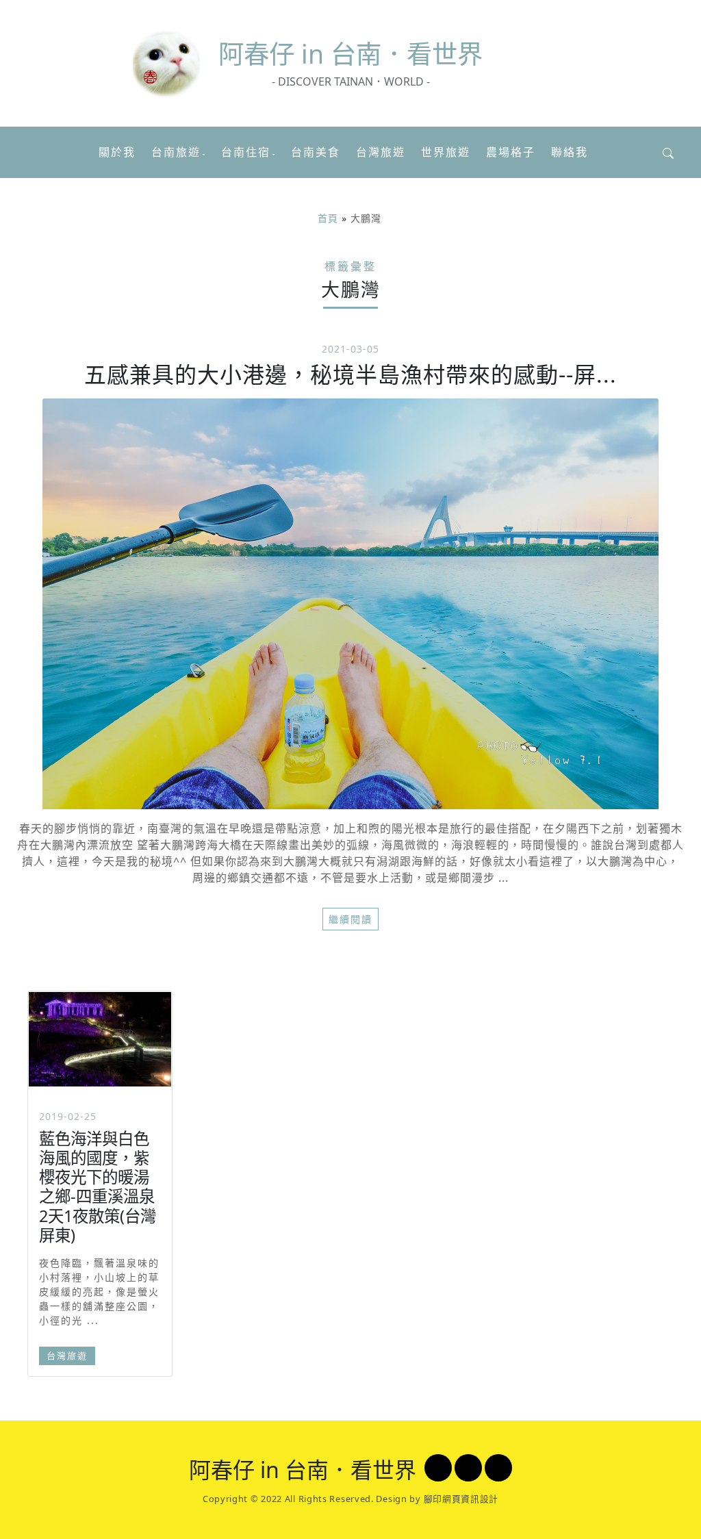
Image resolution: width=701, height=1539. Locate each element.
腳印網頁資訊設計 (461, 1498)
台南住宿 (245, 152)
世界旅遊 (445, 152)
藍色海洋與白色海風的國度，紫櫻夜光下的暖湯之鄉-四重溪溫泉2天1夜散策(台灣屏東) (97, 1187)
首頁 (328, 218)
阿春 (350, 53)
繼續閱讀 (350, 919)
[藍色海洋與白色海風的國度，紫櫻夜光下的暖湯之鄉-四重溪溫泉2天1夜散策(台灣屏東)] (100, 1039)
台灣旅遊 (380, 152)
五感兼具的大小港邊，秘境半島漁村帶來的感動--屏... (350, 374)
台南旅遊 (176, 152)
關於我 (117, 152)
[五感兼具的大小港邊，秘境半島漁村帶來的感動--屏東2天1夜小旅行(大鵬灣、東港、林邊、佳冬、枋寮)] (350, 603)
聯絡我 (569, 152)
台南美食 (315, 152)
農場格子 (510, 152)
